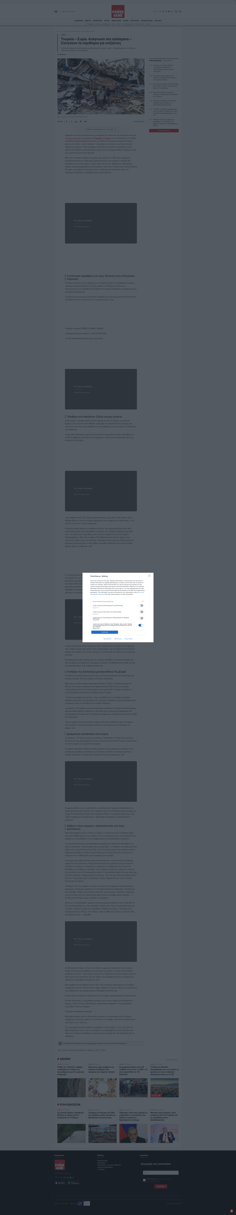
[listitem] (118, 601)
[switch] (140, 605)
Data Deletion (108, 638)
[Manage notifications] (231, 1210)
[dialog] (118, 607)
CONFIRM (104, 632)
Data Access (118, 638)
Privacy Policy (128, 638)
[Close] (150, 576)
